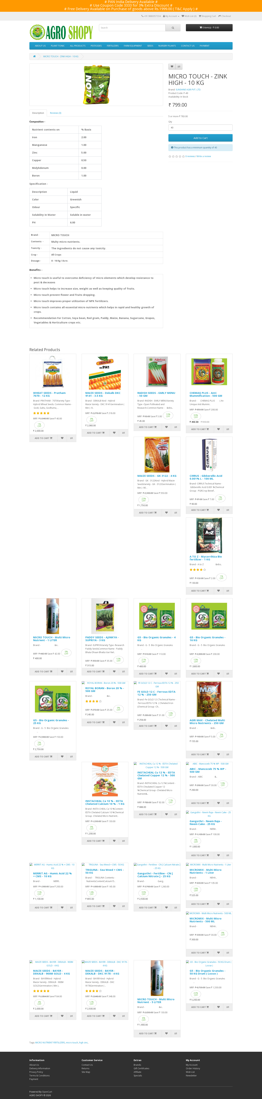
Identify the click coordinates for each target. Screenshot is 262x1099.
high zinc (83, 1042)
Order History (193, 1068)
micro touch (72, 1042)
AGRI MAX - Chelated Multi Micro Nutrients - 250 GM (207, 721)
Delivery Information (39, 1068)
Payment (33, 1079)
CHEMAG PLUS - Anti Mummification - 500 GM (206, 394)
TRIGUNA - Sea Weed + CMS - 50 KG (104, 871)
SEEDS (150, 45)
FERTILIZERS (113, 45)
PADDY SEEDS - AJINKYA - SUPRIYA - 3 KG (102, 638)
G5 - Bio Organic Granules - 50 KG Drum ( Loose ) (207, 972)
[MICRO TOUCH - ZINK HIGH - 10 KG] (96, 84)
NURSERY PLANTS (167, 45)
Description (38, 112)
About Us (34, 1064)
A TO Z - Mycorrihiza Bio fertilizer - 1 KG (206, 558)
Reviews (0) (55, 112)
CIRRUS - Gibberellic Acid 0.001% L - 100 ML (206, 477)
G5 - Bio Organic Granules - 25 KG (51, 721)
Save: (52, 418)
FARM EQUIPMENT (133, 45)
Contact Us (87, 1064)
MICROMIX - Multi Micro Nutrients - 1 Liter (206, 871)
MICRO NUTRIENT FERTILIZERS (50, 1042)
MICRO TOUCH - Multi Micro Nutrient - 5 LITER (155, 1000)
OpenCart (47, 1091)
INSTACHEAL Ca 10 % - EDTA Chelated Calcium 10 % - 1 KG (104, 802)
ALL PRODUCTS (77, 45)
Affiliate (137, 1072)
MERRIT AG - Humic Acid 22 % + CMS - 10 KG (52, 874)
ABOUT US (40, 45)
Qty (170, 121)
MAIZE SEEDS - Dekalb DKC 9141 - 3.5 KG (102, 394)
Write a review (204, 156)
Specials (138, 1075)
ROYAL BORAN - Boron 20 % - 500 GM (104, 689)
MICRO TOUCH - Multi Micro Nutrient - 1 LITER (51, 638)
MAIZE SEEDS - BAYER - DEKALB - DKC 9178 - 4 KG (102, 972)
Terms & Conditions (39, 1075)
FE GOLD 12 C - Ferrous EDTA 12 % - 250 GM (156, 693)
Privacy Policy (36, 1072)
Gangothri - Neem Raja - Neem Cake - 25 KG (206, 822)
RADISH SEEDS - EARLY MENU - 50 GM (156, 394)
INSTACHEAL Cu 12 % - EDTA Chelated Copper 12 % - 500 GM (156, 775)
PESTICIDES (96, 45)
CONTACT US (187, 45)
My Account (191, 1064)
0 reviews (190, 156)
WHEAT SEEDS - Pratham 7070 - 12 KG (49, 394)
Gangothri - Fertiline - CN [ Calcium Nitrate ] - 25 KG (155, 874)
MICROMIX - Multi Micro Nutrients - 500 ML (206, 920)
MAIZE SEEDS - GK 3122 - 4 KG (156, 475)
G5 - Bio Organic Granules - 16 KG (207, 638)
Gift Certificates (141, 1068)
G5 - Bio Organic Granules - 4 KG (156, 638)
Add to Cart (201, 138)
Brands (137, 1064)
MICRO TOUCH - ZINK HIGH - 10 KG (60, 56)
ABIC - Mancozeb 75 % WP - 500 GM (208, 770)
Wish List (190, 1072)
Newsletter (191, 1075)
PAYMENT (204, 45)
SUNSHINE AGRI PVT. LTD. (188, 89)
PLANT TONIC (58, 45)
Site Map (86, 1072)
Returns (85, 1068)
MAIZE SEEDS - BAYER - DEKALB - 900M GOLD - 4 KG (51, 972)
